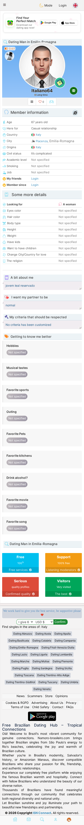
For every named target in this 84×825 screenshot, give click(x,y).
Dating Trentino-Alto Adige (53, 675)
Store (49, 696)
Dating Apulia (62, 633)
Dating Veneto (42, 689)
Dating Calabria (42, 640)
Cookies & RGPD (17, 702)
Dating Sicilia (64, 668)
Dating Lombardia (61, 654)
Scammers (34, 696)
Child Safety (40, 707)
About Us (56, 702)
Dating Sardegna (42, 668)
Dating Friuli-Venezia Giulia (58, 647)
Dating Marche (20, 661)
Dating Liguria (39, 654)
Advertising (39, 702)
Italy (38, 134)
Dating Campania (65, 640)
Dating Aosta (43, 633)
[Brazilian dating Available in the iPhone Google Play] (42, 714)
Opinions (61, 696)
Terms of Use (20, 707)
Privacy (71, 702)
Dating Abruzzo (22, 633)
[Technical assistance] (69, 819)
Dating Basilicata (19, 640)
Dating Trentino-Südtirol (20, 682)
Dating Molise (41, 661)
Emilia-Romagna (61, 141)
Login (63, 5)
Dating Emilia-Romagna (24, 647)
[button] (4, 5)
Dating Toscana (24, 675)
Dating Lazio (19, 654)
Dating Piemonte (63, 661)
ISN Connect (42, 813)
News (21, 696)
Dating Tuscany (48, 682)
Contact (57, 707)
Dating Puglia (20, 668)
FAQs (69, 707)
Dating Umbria (69, 682)
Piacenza (42, 141)
